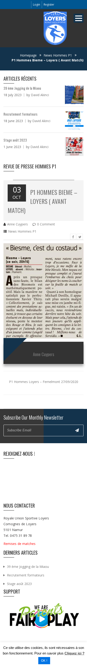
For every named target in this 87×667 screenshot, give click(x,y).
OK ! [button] (44, 660)
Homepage (28, 55)
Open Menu (79, 18)
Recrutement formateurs (25, 575)
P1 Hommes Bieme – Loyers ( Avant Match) (42, 201)
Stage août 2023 (19, 584)
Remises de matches (20, 543)
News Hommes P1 (58, 55)
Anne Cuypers (17, 224)
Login (36, 4)
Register (49, 4)
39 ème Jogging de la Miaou (28, 566)
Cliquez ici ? (74, 653)
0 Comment (46, 224)
